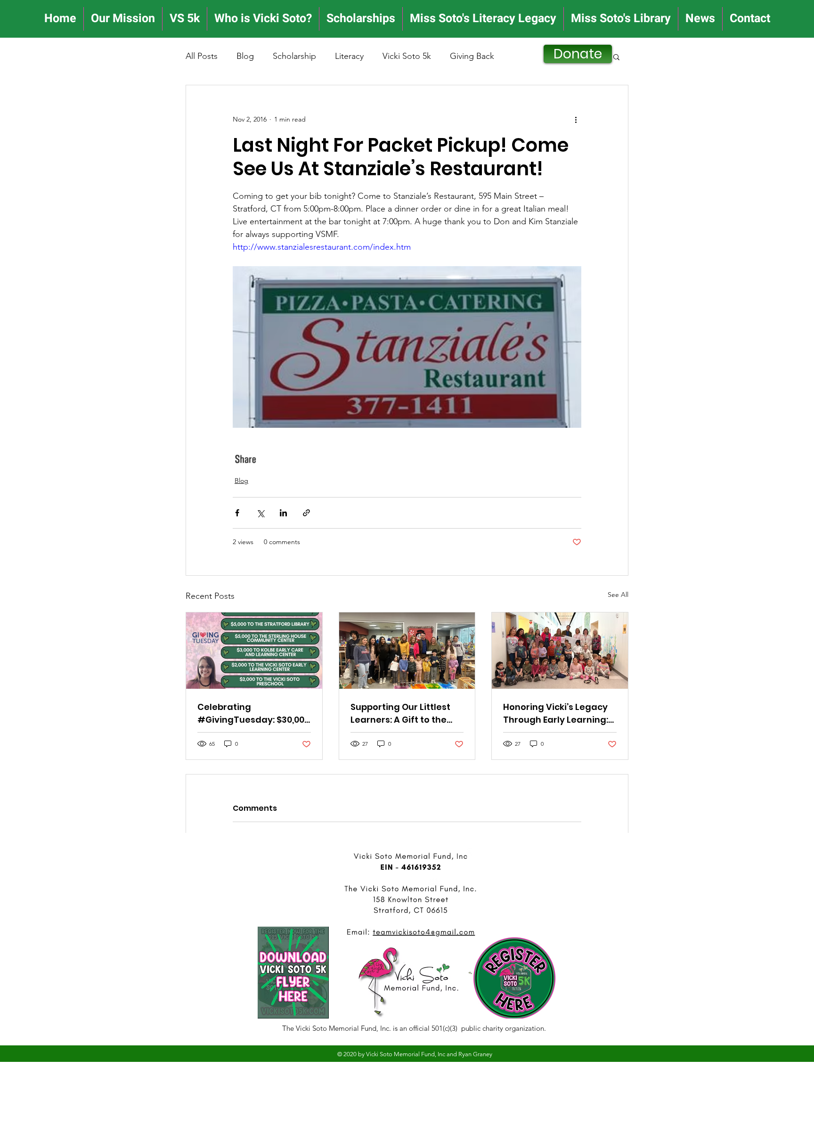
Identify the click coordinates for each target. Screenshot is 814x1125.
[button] (616, 56)
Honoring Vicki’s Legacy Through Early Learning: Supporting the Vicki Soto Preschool (558, 713)
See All (618, 594)
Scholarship (294, 56)
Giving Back (472, 56)
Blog (245, 56)
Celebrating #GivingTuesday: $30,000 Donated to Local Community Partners (253, 713)
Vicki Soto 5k (407, 56)
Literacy (349, 56)
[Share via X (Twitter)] (260, 512)
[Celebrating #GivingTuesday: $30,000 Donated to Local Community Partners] (254, 650)
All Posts (202, 56)
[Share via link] (306, 512)
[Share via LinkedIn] (283, 512)
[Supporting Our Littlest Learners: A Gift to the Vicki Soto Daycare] (407, 650)
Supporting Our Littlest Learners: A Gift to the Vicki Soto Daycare (400, 713)
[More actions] (575, 119)
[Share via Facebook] (237, 512)
